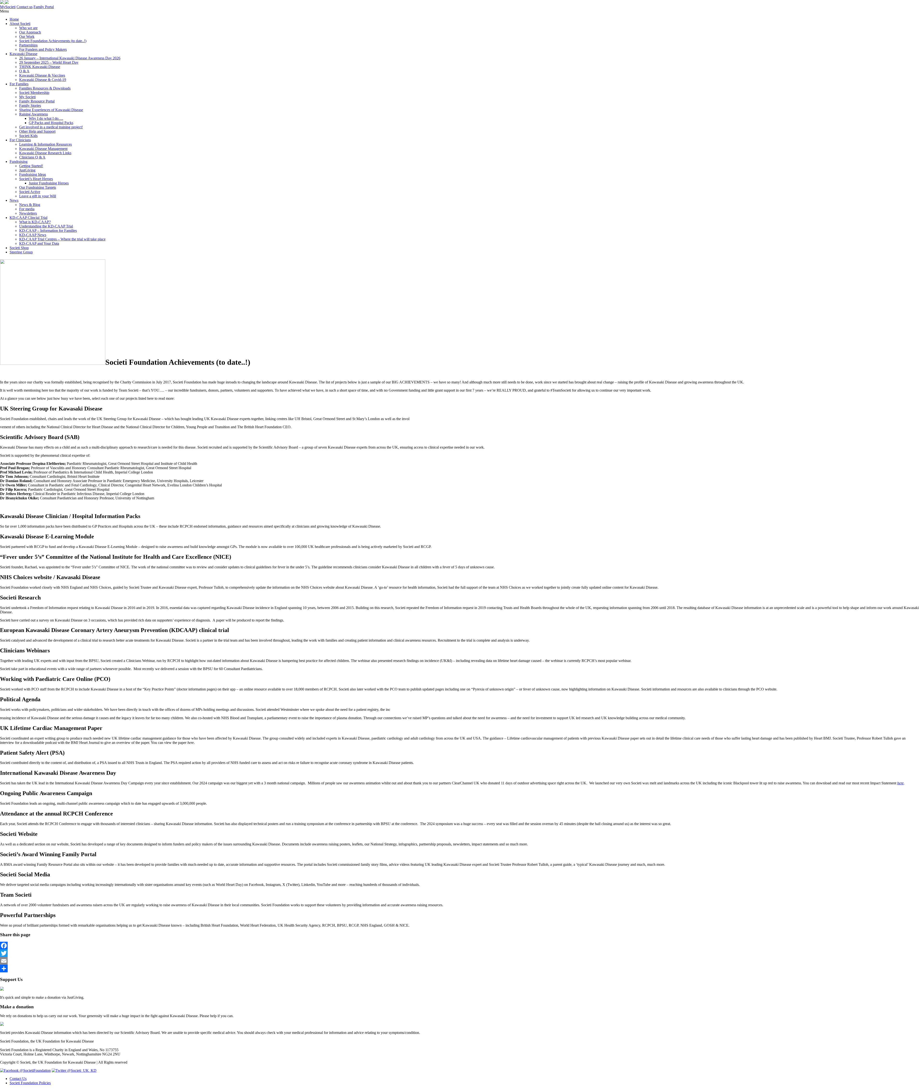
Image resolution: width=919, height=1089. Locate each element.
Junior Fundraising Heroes (49, 183)
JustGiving (27, 170)
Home (14, 19)
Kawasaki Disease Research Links (45, 153)
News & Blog (29, 205)
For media (26, 209)
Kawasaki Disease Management (43, 149)
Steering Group (21, 252)
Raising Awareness (33, 114)
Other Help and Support (37, 131)
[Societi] (4, 2)
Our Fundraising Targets (37, 187)
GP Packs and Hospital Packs (51, 123)
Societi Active (29, 192)
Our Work (26, 36)
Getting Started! (31, 166)
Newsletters (28, 213)
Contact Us (18, 1079)
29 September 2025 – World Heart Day (48, 62)
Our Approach (30, 32)
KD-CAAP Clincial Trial (28, 218)
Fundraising (19, 162)
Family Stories (30, 105)
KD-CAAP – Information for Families (48, 230)
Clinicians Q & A (32, 157)
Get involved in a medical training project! (51, 127)
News (14, 200)
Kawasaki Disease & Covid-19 (42, 80)
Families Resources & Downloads (45, 88)
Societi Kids (28, 136)
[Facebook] (459, 945)
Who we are (28, 28)
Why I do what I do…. (46, 118)
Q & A (24, 71)
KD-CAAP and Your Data (39, 243)
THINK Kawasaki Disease (39, 67)
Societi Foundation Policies (30, 1083)
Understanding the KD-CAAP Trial (46, 226)
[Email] (459, 961)
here (900, 783)
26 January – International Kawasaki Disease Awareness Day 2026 (69, 58)
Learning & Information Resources (45, 144)
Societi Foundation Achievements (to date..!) (52, 41)
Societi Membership (34, 93)
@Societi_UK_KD (81, 1070)
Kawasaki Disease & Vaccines (42, 75)
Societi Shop (19, 248)
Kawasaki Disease (23, 54)
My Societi (27, 97)
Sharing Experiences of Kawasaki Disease (51, 110)
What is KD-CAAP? (35, 222)
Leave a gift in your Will (37, 196)
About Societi (20, 24)
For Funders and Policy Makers (43, 49)
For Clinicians (20, 140)
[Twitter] (459, 953)
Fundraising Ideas (32, 174)
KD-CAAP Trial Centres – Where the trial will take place (62, 239)
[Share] (459, 968)
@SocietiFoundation (35, 1070)
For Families (19, 84)
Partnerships (28, 45)
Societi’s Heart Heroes (36, 179)
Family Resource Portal (37, 101)
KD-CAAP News (32, 235)
